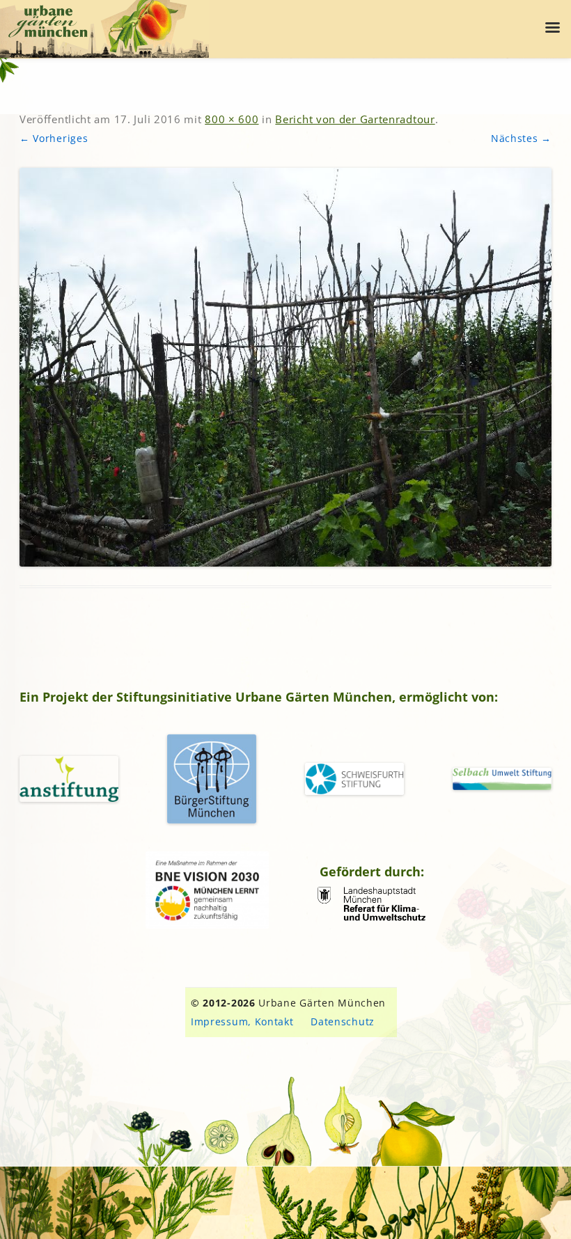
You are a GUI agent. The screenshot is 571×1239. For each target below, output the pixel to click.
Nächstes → (521, 138)
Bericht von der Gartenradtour (355, 119)
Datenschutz (343, 1021)
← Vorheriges (53, 138)
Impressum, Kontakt (242, 1021)
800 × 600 (231, 119)
